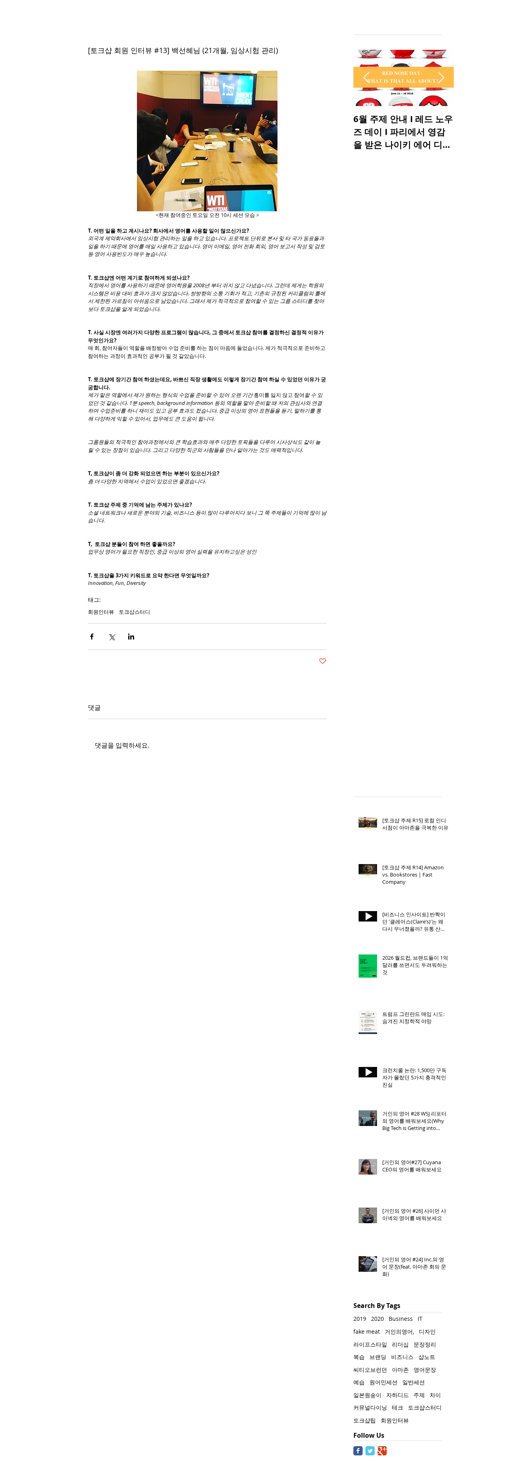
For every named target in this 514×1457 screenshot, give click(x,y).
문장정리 (425, 1344)
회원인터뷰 (101, 612)
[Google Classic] (382, 1450)
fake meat (366, 1331)
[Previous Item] (366, 78)
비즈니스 (402, 1357)
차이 (435, 1395)
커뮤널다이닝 (370, 1407)
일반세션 (413, 1382)
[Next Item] (441, 78)
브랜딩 (377, 1357)
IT (420, 1318)
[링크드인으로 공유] (131, 636)
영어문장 (425, 1369)
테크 (397, 1407)
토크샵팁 (364, 1420)
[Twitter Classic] (370, 1450)
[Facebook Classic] (358, 1450)
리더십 (400, 1344)
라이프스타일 (370, 1344)
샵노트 (426, 1357)
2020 (377, 1318)
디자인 (427, 1331)
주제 (419, 1395)
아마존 (400, 1369)
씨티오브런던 (370, 1369)
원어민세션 (383, 1382)
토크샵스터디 (134, 612)
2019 (359, 1318)
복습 (359, 1357)
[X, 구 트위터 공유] (111, 636)
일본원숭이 (367, 1395)
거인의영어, (399, 1331)
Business (401, 1318)
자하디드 (397, 1395)
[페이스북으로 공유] (92, 636)
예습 (359, 1382)
